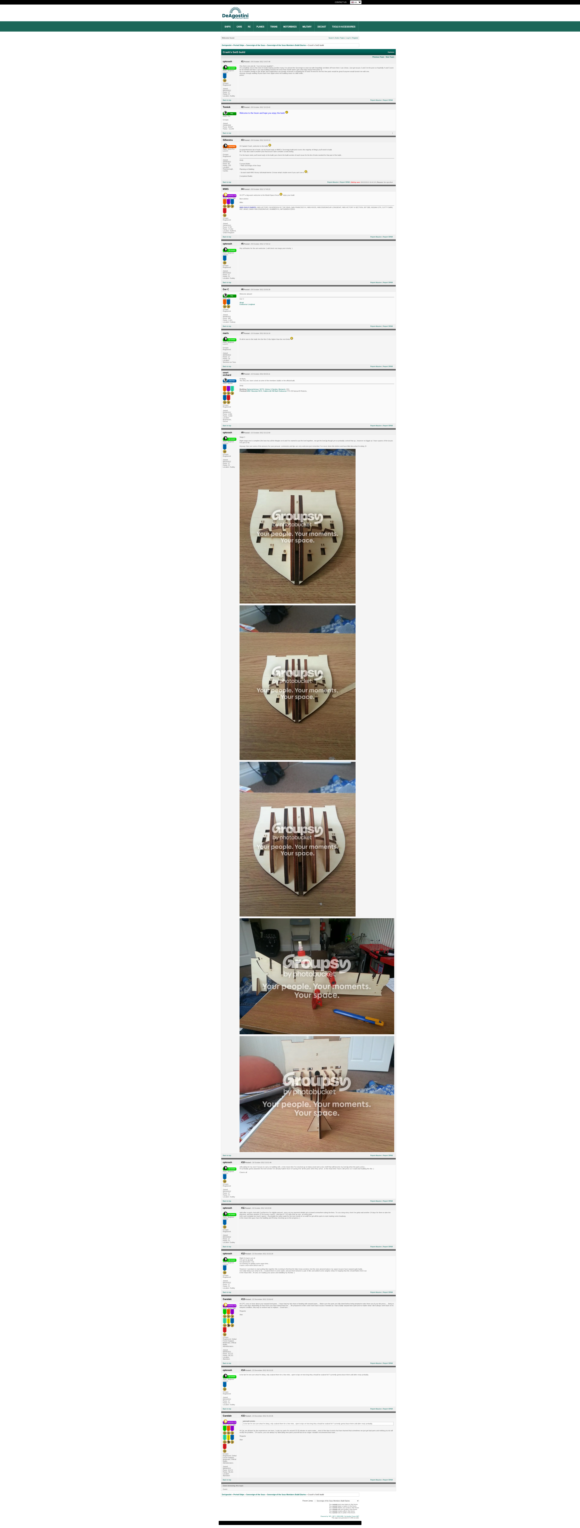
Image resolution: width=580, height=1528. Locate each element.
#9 (242, 432)
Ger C (226, 289)
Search (331, 38)
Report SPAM (388, 100)
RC (249, 26)
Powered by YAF (326, 1516)
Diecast (321, 26)
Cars (239, 26)
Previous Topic (378, 57)
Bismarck (282, 389)
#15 (243, 1416)
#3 (242, 140)
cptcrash (227, 61)
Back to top (227, 100)
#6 (242, 289)
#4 (242, 189)
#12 (243, 1253)
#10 (243, 1162)
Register (355, 38)
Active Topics (340, 38)
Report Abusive (376, 100)
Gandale (227, 1299)
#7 (242, 333)
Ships (228, 26)
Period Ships (238, 45)
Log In (348, 38)
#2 (242, 107)
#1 (242, 61)
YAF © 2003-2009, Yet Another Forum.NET (345, 1516)
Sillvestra (228, 140)
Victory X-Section (271, 389)
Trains (273, 26)
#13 (243, 1299)
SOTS (261, 389)
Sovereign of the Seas (255, 45)
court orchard (227, 373)
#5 (242, 244)
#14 (243, 1370)
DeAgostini (226, 45)
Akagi (242, 302)
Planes (260, 26)
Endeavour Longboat (247, 304)
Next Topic (390, 57)
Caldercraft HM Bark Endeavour (275, 391)
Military (307, 26)
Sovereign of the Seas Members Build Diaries (286, 45)
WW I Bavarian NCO (254, 391)
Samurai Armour (253, 389)
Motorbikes (290, 26)
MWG (226, 189)
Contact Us (340, 2)
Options (391, 52)
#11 (243, 1208)
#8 (242, 374)
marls (226, 333)
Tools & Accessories (343, 26)
